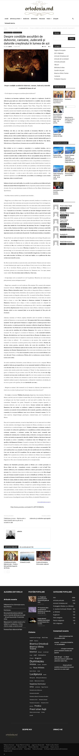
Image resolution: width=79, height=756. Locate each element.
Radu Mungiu (58, 657)
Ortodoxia (34, 18)
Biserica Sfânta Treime (37, 648)
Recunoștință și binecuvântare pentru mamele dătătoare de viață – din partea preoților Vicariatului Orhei (14, 616)
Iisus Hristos (38, 668)
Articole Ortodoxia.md (61, 56)
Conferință (45, 652)
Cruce (31, 658)
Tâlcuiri (56, 65)
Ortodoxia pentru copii (10, 747)
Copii (31, 655)
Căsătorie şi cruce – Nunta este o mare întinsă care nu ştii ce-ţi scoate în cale (15, 520)
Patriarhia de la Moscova (36, 690)
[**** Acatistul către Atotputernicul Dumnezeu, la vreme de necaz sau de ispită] (32, 609)
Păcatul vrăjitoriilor (33, 747)
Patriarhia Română (34, 693)
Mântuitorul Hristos (39, 681)
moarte (31, 681)
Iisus (31, 668)
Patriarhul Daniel (43, 699)
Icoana (39, 664)
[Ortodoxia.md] (39, 8)
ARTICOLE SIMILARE (11, 547)
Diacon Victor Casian (67, 213)
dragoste (38, 658)
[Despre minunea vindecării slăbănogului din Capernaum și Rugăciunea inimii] (70, 150)
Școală (31, 715)
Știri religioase (59, 53)
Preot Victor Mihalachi (64, 221)
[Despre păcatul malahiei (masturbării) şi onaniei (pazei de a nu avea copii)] (32, 620)
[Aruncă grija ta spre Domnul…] (70, 168)
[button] (73, 19)
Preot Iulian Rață (38, 709)
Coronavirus (42, 655)
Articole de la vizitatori (61, 59)
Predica (37, 706)
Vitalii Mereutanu (66, 242)
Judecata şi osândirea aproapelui (39, 518)
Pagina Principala (60, 50)
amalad (56, 642)
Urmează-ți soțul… (25, 562)
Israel (38, 671)
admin (10, 46)
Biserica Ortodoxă (39, 644)
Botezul (40, 652)
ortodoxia (37, 687)
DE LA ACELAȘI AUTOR (26, 547)
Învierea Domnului (37, 749)
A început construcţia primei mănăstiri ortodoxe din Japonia (63, 650)
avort (31, 641)
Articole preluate (23, 28)
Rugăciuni (26, 18)
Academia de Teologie (35, 637)
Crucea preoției (44, 747)
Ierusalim (44, 664)
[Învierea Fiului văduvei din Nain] (58, 129)
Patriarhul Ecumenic (35, 702)
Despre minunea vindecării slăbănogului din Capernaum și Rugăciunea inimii (70, 159)
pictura (31, 706)
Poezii (48, 18)
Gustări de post (59, 70)
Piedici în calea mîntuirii (52, 745)
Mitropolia (32, 677)
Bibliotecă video (59, 67)
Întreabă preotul (10, 23)
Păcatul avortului (22, 747)
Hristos (33, 664)
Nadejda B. (64, 234)
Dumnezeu (37, 661)
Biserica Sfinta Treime (61, 73)
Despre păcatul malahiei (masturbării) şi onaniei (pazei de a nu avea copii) (64, 667)
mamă (44, 674)
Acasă (6, 18)
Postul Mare (27, 749)
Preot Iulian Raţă (66, 206)
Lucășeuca (36, 674)
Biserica (36, 640)
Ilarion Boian (33, 671)
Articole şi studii (15, 18)
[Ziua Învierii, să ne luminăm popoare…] (58, 185)
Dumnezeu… (68, 99)
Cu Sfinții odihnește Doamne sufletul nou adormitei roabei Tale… (63, 659)
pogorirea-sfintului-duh (38, 745)
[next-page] (8, 572)
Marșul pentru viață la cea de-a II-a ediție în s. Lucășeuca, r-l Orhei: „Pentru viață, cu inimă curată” (14, 624)
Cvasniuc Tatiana (66, 227)
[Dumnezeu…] (70, 94)
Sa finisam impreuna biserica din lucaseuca (55, 749)
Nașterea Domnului (38, 684)
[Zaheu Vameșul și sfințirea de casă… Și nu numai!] (58, 168)
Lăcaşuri (55, 18)
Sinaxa (43, 712)
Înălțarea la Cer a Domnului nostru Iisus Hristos (58, 101)
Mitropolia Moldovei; (41, 677)
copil (35, 655)
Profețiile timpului (60, 79)
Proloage (42, 18)
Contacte (57, 76)
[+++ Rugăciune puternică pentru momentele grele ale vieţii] (32, 598)
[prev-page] (5, 572)
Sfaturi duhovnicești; (35, 712)
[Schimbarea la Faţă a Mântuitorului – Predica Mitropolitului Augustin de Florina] (11, 556)
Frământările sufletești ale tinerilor (13, 749)
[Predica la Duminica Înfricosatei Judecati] (43, 556)
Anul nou (45, 637)
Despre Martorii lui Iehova (23, 745)
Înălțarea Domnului (9, 745)
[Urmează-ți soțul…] (27, 556)
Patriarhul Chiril (33, 699)
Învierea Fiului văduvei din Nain (13, 629)
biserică (33, 652)
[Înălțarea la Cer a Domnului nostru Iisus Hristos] (58, 94)
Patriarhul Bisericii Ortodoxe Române (39, 696)
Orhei (32, 687)
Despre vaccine (54, 747)
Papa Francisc (44, 687)
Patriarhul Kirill (44, 702)
